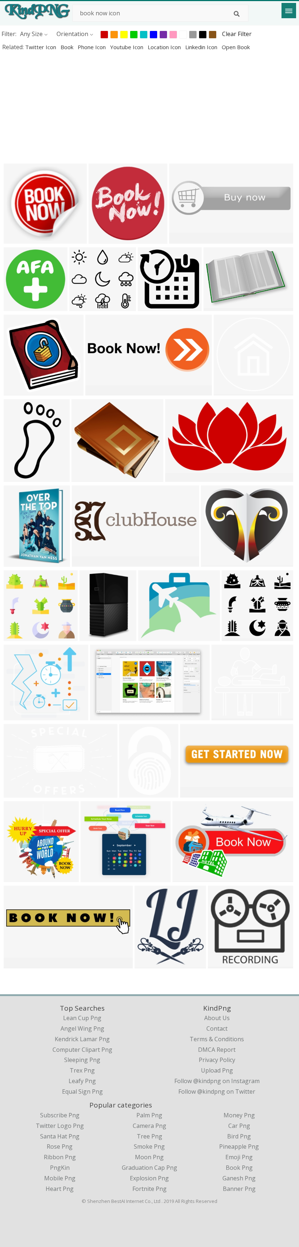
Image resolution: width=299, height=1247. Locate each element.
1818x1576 (217, 561)
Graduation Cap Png (149, 1168)
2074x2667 (20, 561)
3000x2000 (97, 877)
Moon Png (149, 1157)
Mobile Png (59, 1178)
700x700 (225, 715)
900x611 (217, 306)
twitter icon (41, 47)
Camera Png (149, 1126)
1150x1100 (182, 476)
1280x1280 (96, 636)
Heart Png (60, 1189)
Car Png (239, 1126)
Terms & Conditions (217, 1039)
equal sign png (82, 1091)
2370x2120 (88, 476)
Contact (217, 1028)
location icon (165, 47)
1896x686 (100, 390)
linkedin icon (202, 47)
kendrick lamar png (82, 1039)
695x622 (17, 715)
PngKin (60, 1168)
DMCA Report (217, 1050)
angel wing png (82, 1028)
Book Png (239, 1168)
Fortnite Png (149, 1189)
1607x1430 (155, 636)
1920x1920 (230, 390)
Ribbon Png (60, 1157)
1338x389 (184, 238)
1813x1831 (20, 390)
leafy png (82, 1081)
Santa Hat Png (59, 1136)
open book (236, 47)
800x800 (148, 963)
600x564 (83, 306)
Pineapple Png (239, 1146)
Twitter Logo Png (60, 1126)
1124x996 (18, 792)
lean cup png (82, 1018)
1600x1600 (154, 306)
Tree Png (149, 1136)
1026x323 (86, 561)
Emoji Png (239, 1157)
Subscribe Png (59, 1115)
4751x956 (18, 963)
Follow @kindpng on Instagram (217, 1081)
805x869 (17, 877)
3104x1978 (107, 715)
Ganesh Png (239, 1178)
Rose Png (60, 1146)
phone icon (92, 47)
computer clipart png (82, 1050)
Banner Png (239, 1189)
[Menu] (288, 10)
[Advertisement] (149, 107)
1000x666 (187, 877)
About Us (217, 1018)
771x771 (17, 306)
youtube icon (127, 47)
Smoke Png (149, 1146)
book (68, 47)
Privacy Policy (217, 1060)
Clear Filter (237, 34)
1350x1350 (136, 792)
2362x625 (195, 792)
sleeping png (82, 1060)
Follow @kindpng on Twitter (216, 1091)
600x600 (102, 238)
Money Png (239, 1115)
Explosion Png (149, 1178)
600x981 (17, 476)
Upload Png (217, 1070)
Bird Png (239, 1136)
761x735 (17, 238)
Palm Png (149, 1115)
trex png (82, 1070)
